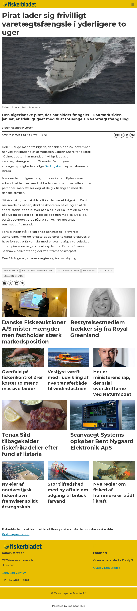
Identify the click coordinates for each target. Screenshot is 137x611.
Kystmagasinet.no (15, 534)
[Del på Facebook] (116, 135)
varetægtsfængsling (38, 270)
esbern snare (14, 276)
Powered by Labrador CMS (68, 605)
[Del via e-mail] (132, 135)
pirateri (106, 270)
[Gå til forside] (64, 4)
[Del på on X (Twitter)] (121, 135)
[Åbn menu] (132, 4)
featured (11, 270)
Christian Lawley (14, 572)
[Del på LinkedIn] (126, 135)
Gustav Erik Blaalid (106, 567)
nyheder (89, 270)
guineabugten (68, 270)
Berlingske (53, 166)
